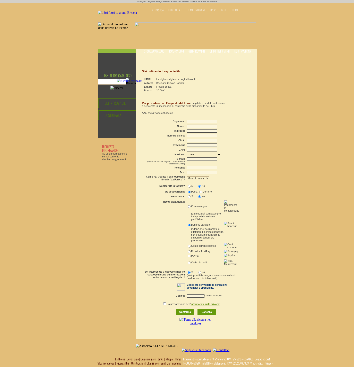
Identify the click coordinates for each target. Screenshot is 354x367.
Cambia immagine (213, 295)
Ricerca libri (176, 51)
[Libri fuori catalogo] (117, 12)
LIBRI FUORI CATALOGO (117, 75)
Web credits (256, 363)
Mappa (169, 359)
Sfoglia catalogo (154, 51)
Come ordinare (148, 359)
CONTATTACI (175, 10)
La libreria (120, 359)
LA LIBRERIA (157, 10)
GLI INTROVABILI (115, 103)
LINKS (213, 10)
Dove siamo (132, 359)
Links (160, 359)
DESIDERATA (113, 115)
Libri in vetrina (242, 51)
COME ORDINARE (196, 10)
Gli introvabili (196, 51)
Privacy (269, 363)
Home (178, 359)
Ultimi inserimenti (220, 51)
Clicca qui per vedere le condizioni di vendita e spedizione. (207, 286)
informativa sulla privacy (205, 304)
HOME (235, 10)
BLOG (224, 10)
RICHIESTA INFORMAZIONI (110, 149)
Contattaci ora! (262, 359)
